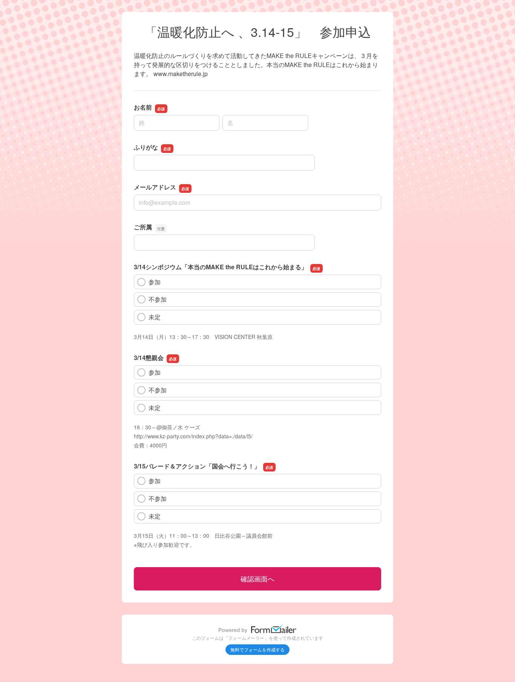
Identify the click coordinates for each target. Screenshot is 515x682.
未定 (155, 317)
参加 (155, 282)
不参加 (158, 299)
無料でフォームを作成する (257, 649)
